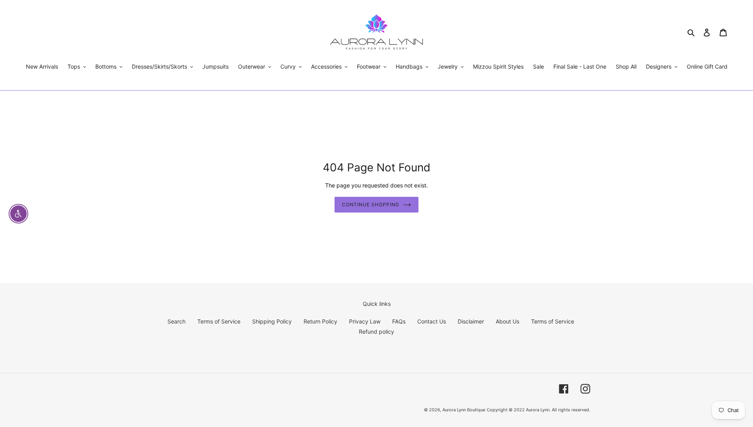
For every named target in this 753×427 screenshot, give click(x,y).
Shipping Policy (272, 321)
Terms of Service (218, 321)
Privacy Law (364, 321)
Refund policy (376, 331)
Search (176, 321)
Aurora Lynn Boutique (463, 409)
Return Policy (320, 321)
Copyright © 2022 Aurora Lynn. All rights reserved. (538, 409)
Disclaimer (471, 321)
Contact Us (431, 321)
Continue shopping (370, 204)
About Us (507, 321)
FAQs (399, 321)
